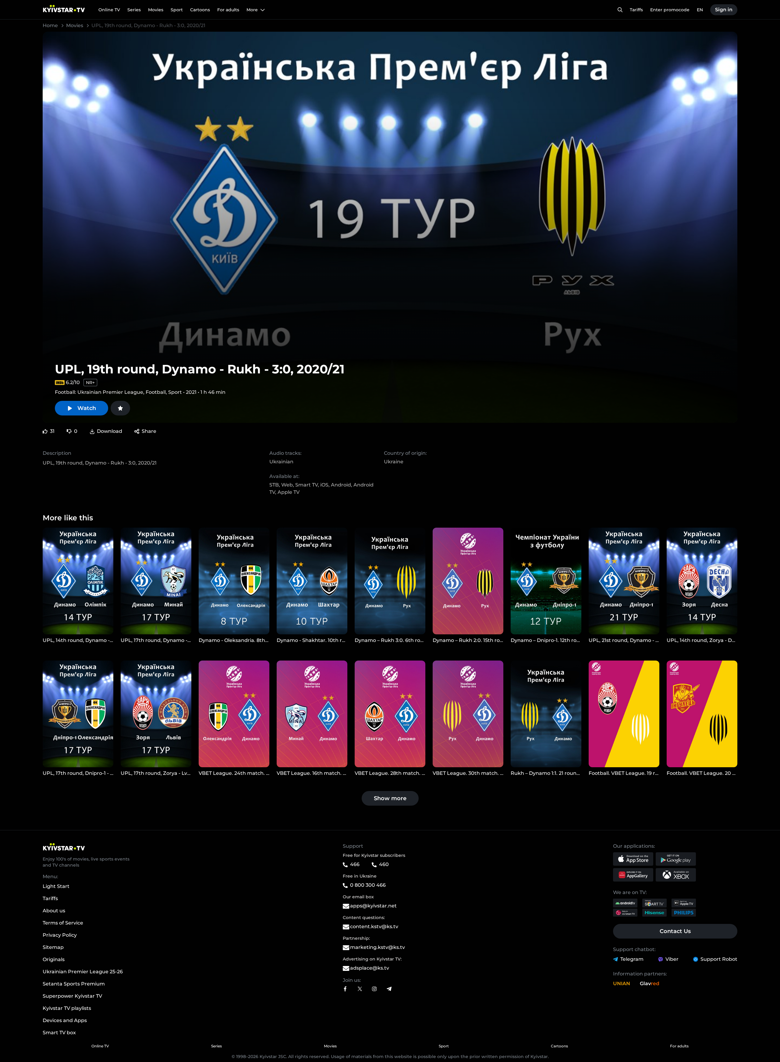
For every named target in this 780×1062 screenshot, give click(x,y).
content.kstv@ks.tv (374, 926)
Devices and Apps (65, 1020)
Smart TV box (59, 1032)
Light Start (56, 886)
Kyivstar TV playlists (67, 1008)
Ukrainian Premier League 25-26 (83, 972)
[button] (633, 859)
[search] (620, 9)
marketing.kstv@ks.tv (377, 947)
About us (54, 911)
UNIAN (621, 983)
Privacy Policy (60, 935)
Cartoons (559, 1046)
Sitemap (53, 947)
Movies (75, 25)
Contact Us (675, 931)
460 (384, 864)
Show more (390, 798)
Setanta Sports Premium (74, 984)
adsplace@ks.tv (369, 968)
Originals (54, 959)
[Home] (89, 847)
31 (52, 431)
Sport (444, 1046)
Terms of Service (63, 923)
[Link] (345, 988)
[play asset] (78, 581)
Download (109, 431)
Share (149, 431)
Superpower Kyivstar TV (72, 996)
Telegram (632, 959)
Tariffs (50, 898)
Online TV (100, 1046)
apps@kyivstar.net (373, 906)
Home (51, 25)
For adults (679, 1046)
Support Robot (718, 959)
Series (216, 1046)
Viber (672, 959)
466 (355, 864)
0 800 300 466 (368, 885)
